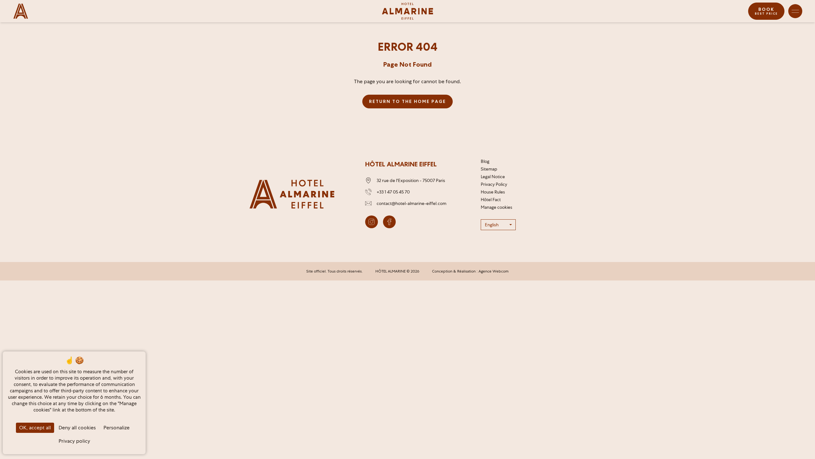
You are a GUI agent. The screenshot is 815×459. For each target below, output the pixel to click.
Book (766, 11)
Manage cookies (496, 207)
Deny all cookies (77, 427)
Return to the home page (407, 101)
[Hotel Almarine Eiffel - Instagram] (371, 221)
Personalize (116, 427)
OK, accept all (35, 427)
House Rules (493, 192)
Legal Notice (493, 176)
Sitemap (489, 169)
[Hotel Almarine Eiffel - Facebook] (389, 221)
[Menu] (795, 11)
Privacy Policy (494, 184)
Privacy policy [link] (74, 441)
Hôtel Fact (491, 199)
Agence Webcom (493, 271)
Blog (485, 161)
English (492, 225)
